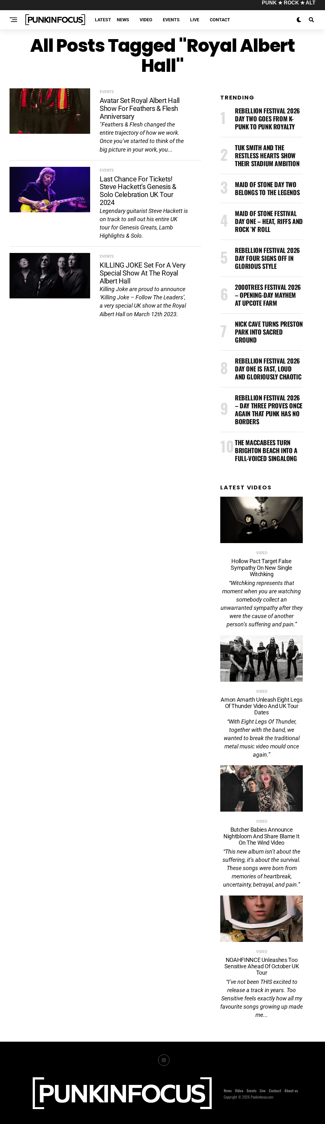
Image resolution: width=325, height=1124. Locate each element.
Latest (103, 19)
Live (194, 19)
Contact (220, 19)
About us (291, 1090)
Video (146, 19)
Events (171, 19)
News (123, 19)
